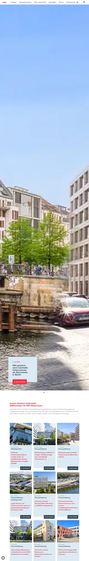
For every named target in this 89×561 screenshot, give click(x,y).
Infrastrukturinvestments (25, 2)
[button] (4, 198)
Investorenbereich (70, 2)
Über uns (61, 2)
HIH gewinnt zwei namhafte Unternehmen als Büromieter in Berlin (68, 455)
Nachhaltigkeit (52, 2)
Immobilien (13, 2)
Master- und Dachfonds (40, 2)
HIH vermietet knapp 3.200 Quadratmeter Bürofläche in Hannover (67, 552)
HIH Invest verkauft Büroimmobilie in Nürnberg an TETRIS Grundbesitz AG (44, 503)
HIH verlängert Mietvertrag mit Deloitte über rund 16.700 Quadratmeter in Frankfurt (20, 552)
